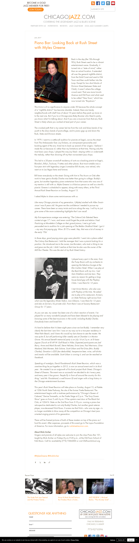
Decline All (121, 540)
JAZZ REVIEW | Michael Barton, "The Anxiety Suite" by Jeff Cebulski (100, 498)
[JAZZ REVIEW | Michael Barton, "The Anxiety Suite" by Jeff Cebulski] (100, 486)
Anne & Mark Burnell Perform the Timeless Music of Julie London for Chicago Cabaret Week (69, 498)
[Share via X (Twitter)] (40, 462)
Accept (131, 540)
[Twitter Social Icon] (103, 3)
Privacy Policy (75, 540)
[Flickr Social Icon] (106, 536)
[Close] (137, 539)
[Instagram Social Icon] (108, 3)
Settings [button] (112, 540)
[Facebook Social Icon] (98, 3)
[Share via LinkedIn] (45, 462)
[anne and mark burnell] (69, 486)
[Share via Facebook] (35, 462)
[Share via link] (49, 462)
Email (30, 524)
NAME (31, 517)
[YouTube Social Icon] (113, 3)
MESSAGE (32, 530)
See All (112, 475)
